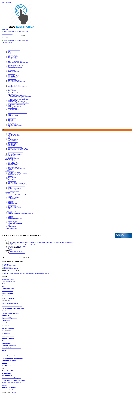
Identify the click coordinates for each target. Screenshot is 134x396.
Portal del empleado (7, 34)
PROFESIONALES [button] (9, 84)
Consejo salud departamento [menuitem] (15, 125)
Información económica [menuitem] (13, 115)
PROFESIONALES (9, 171)
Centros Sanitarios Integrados (15, 147)
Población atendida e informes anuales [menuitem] (17, 113)
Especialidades (11, 157)
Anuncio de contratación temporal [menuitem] (18, 98)
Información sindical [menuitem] (12, 108)
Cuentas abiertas (12, 200)
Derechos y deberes (13, 142)
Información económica (13, 197)
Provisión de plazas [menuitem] (12, 100)
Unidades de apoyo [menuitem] (12, 64)
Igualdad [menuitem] (10, 105)
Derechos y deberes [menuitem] (13, 56)
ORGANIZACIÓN (9, 159)
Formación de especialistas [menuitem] (14, 87)
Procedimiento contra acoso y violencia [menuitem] (17, 86)
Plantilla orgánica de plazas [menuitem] (14, 106)
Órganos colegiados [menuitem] (13, 77)
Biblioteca (10, 176)
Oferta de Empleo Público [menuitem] (14, 92)
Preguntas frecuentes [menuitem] (13, 55)
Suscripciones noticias (10, 226)
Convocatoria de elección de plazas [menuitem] (16, 101)
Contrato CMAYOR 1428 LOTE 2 (17, 253)
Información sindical (12, 189)
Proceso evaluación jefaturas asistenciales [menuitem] (18, 103)
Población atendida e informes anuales (17, 194)
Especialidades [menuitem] (11, 70)
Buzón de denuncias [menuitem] (13, 124)
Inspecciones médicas (13, 144)
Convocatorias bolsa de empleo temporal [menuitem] (20, 96)
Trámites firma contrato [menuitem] (13, 109)
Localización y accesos (13, 134)
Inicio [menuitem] (9, 111)
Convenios (10, 202)
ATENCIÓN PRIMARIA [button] (10, 60)
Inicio (9, 193)
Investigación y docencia (14, 172)
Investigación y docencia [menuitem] (14, 85)
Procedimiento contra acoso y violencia (17, 173)
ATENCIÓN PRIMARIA (10, 145)
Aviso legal (13, 392)
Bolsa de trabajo (12, 181)
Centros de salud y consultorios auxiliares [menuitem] (18, 62)
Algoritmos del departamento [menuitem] (15, 67)
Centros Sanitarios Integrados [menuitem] (15, 61)
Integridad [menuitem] (10, 114)
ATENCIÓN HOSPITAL (10, 155)
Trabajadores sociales (13, 139)
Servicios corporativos (13, 163)
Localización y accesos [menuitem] (13, 48)
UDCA (9, 138)
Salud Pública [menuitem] (11, 66)
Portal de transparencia (10, 211)
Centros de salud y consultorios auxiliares (18, 149)
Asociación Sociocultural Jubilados (16, 168)
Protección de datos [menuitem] (12, 121)
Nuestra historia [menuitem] (11, 74)
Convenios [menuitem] (10, 120)
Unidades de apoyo (12, 150)
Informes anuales (12, 166)
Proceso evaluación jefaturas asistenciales (18, 184)
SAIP (9, 137)
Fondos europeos (12, 222)
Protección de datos (12, 203)
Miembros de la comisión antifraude (18, 246)
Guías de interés (12, 143)
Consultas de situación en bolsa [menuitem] (18, 95)
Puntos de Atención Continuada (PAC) (17, 148)
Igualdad (10, 187)
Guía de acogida (12, 177)
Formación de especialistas (14, 174)
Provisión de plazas (12, 182)
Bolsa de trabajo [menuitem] (12, 94)
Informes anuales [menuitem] (12, 79)
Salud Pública (11, 153)
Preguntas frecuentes (13, 140)
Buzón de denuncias (13, 206)
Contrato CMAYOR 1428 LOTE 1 (17, 251)
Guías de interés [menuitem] (12, 57)
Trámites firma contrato (13, 191)
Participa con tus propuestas (15, 218)
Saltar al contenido (6, 2)
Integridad (10, 196)
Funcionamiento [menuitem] (12, 116)
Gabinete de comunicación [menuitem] (14, 80)
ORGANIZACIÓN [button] (9, 72)
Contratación (11, 201)
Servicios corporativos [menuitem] (13, 76)
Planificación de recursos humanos (16, 186)
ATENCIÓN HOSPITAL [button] (10, 69)
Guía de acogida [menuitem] (12, 90)
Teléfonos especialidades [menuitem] (14, 50)
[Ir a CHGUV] (5, 29)
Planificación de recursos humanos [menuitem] (16, 104)
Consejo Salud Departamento (15, 223)
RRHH (6, 178)
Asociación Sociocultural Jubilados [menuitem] (16, 81)
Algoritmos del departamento (15, 154)
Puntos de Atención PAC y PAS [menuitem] (15, 65)
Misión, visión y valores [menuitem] (13, 75)
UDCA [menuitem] (9, 52)
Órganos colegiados (13, 164)
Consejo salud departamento (15, 207)
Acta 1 (10, 249)
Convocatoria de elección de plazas (16, 183)
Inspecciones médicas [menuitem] (13, 58)
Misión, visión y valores (13, 162)
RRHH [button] (6, 91)
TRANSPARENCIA (9, 192)
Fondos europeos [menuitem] (12, 123)
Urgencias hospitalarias (13, 158)
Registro (10, 169)
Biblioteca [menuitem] (10, 89)
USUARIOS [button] (8, 47)
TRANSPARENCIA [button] (9, 110)
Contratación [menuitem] (11, 119)
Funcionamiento (12, 198)
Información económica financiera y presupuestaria (20, 213)
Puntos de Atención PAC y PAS (15, 152)
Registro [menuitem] (10, 82)
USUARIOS (8, 133)
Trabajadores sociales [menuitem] (13, 53)
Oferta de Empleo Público (14, 179)
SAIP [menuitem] (9, 51)
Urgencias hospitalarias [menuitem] (13, 71)
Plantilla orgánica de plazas (14, 188)
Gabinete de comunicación (14, 167)
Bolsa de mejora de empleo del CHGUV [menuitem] (20, 99)
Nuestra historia (11, 160)
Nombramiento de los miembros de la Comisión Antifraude (23, 245)
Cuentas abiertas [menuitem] (12, 118)
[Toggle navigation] (3, 130)
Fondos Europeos (12, 205)
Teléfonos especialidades (14, 135)
